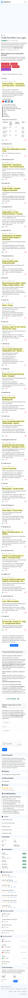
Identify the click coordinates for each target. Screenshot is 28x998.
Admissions (7, 116)
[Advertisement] (14, 19)
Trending (10, 991)
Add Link (12, 989)
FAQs (15, 991)
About (2, 989)
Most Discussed (7, 872)
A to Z (5, 113)
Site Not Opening (6, 66)
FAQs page (16, 813)
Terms (18, 991)
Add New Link (14, 645)
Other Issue (16, 66)
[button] (18, 698)
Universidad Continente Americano (12, 108)
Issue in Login (5, 64)
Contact (7, 989)
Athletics (6, 115)
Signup (15, 981)
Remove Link (18, 989)
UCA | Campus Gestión (9, 110)
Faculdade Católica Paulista (10, 107)
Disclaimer (24, 991)
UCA (5, 111)
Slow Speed (14, 64)
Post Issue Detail (6, 69)
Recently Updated (8, 911)
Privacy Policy (23, 994)
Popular (25, 989)
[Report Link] (25, 140)
